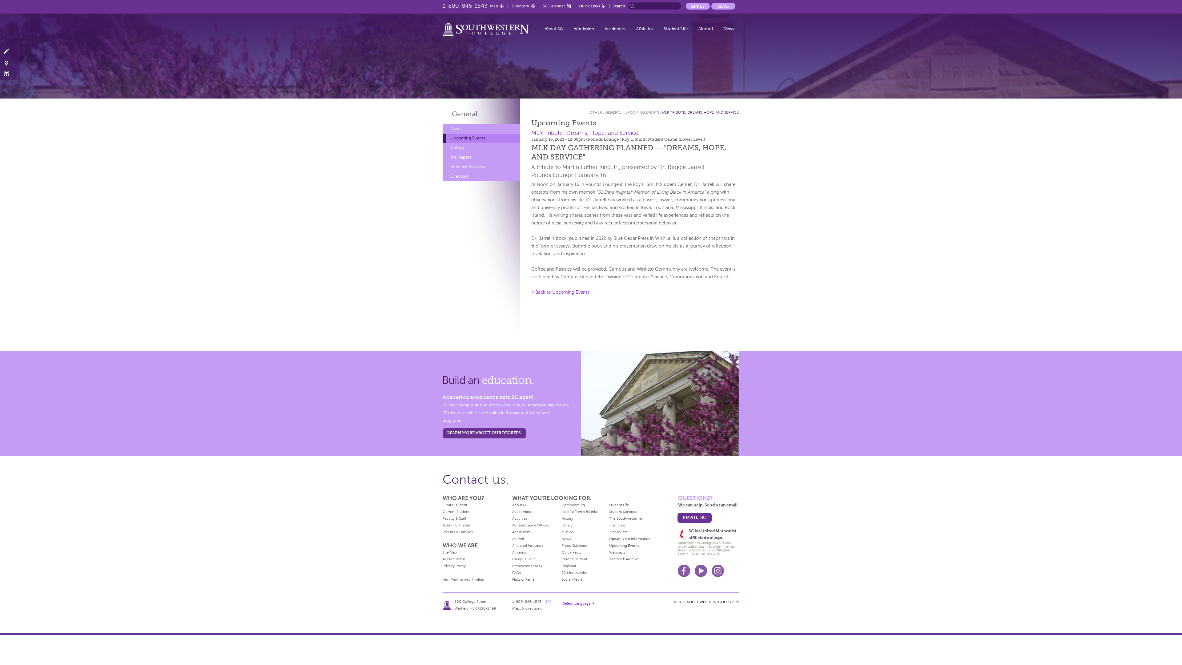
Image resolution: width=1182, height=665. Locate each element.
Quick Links (589, 6)
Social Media (571, 579)
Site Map (450, 552)
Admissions (521, 532)
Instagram (718, 571)
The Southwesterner (626, 518)
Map (494, 6)
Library (567, 525)
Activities (519, 518)
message (548, 601)
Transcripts (618, 532)
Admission (583, 28)
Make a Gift (10, 74)
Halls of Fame (523, 579)
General (464, 114)
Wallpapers (460, 157)
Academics (615, 28)
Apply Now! (10, 52)
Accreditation (454, 559)
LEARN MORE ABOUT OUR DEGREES (484, 432)
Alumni (705, 28)
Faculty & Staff (454, 518)
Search (619, 6)
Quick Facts (571, 552)
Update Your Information (629, 539)
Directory (520, 6)
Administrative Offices (530, 525)
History (567, 518)
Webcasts (617, 552)
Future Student (455, 505)
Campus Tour (523, 559)
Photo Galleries (574, 545)
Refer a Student (574, 559)
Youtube (701, 571)
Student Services (623, 512)
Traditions (617, 525)
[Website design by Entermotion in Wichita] (737, 602)
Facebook (684, 571)
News (728, 28)
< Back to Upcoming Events (560, 292)
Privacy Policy (454, 566)
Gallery (457, 147)
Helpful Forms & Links (579, 512)
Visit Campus (10, 63)
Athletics (644, 28)
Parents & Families (458, 532)
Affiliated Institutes (527, 545)
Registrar (568, 566)
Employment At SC (528, 566)
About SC (554, 28)
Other (595, 112)
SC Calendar (554, 6)
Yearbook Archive (623, 559)
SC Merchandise (575, 572)
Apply (698, 6)
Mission (567, 532)
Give (723, 6)
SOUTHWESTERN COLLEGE (711, 602)
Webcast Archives (467, 166)
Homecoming (573, 505)
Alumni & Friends (457, 525)
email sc (694, 517)
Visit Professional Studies (463, 580)
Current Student (456, 512)
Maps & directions (527, 608)
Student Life (676, 28)
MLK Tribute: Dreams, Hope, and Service (700, 112)
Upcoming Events (467, 138)
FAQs (516, 572)
